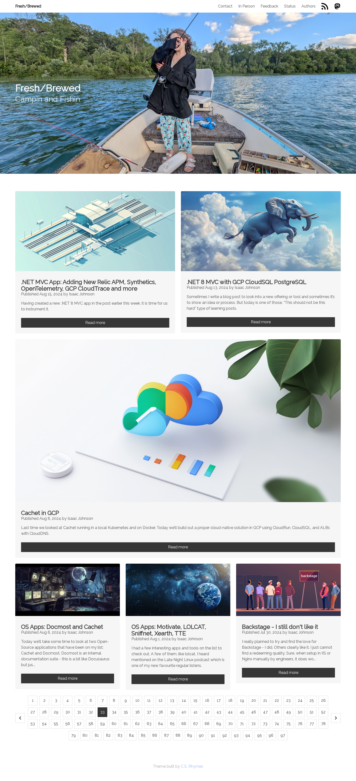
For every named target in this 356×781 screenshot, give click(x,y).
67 (195, 723)
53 (33, 723)
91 (213, 735)
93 (236, 735)
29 (56, 712)
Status (290, 6)
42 (207, 712)
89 (189, 735)
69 (218, 723)
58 (91, 723)
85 (143, 735)
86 (154, 735)
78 (323, 723)
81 (97, 735)
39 (172, 712)
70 (230, 723)
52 (323, 712)
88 (178, 735)
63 (149, 723)
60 (114, 723)
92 (224, 735)
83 (120, 735)
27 (33, 712)
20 (253, 700)
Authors (309, 6)
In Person (246, 6)
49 (288, 712)
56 (67, 723)
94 (247, 735)
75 (288, 723)
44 (230, 712)
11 (149, 700)
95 (259, 735)
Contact (225, 6)
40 (183, 712)
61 (126, 723)
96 (271, 735)
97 (282, 735)
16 (207, 700)
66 (183, 723)
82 (108, 735)
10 (137, 700)
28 (44, 712)
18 (230, 700)
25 (312, 700)
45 (242, 712)
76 (300, 723)
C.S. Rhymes (192, 766)
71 (242, 723)
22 (277, 700)
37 (149, 712)
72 (253, 723)
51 (312, 712)
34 (114, 712)
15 (195, 700)
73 (265, 723)
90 (201, 735)
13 (172, 700)
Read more (95, 322)
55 (56, 723)
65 (172, 723)
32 (91, 712)
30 (67, 712)
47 (265, 712)
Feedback (269, 6)
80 (85, 735)
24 (300, 700)
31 (79, 712)
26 (323, 700)
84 (131, 735)
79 (73, 735)
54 (44, 723)
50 (300, 712)
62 (137, 723)
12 (161, 700)
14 (184, 700)
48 (276, 712)
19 (242, 700)
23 (288, 700)
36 (137, 712)
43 (219, 712)
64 (160, 723)
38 (160, 712)
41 (195, 712)
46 (253, 712)
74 (277, 723)
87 (166, 735)
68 (207, 723)
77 (312, 723)
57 (79, 723)
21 (265, 700)
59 (102, 723)
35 (126, 712)
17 (219, 700)
